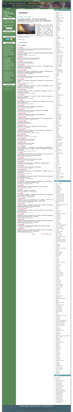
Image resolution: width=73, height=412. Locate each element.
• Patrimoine (57, 319)
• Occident (57, 133)
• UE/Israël (57, 164)
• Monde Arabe (58, 114)
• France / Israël (58, 59)
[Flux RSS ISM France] (11, 39)
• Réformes (57, 338)
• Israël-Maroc (58, 87)
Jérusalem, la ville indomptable (25, 62)
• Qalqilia (57, 146)
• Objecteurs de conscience (61, 315)
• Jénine (57, 96)
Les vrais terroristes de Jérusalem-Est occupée (29, 167)
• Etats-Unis (57, 46)
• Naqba (57, 301)
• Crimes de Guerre (59, 226)
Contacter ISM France (47, 406)
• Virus (56, 370)
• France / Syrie (58, 60)
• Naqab (57, 123)
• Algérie (57, 16)
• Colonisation (58, 219)
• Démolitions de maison (60, 240)
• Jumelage (57, 288)
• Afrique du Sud (58, 15)
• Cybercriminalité (59, 231)
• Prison (57, 326)
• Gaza (56, 68)
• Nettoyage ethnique (59, 304)
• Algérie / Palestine (59, 17)
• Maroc (57, 110)
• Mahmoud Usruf (59, 388)
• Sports (57, 356)
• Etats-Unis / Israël (59, 47)
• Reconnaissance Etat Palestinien (62, 335)
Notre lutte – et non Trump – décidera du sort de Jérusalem (32, 126)
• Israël (56, 86)
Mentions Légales (24, 406)
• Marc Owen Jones (59, 389)
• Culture (57, 230)
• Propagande (58, 329)
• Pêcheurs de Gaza (59, 330)
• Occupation (58, 316)
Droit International (9, 13)
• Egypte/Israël (58, 43)
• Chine (56, 34)
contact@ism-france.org (9, 33)
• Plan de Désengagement (60, 320)
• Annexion (57, 187)
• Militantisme (58, 297)
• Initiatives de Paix (59, 273)
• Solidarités (57, 353)
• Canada (57, 31)
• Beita (56, 25)
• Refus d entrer (58, 337)
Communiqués (36, 8)
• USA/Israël (58, 171)
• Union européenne (59, 368)
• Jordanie (57, 93)
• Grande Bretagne (59, 70)
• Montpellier (58, 115)
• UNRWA (57, 364)
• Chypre (57, 35)
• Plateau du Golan (59, 142)
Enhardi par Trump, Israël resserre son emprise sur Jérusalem (32, 110)
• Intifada (57, 277)
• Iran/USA (57, 79)
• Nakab (57, 120)
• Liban (56, 102)
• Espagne (57, 44)
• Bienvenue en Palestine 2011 (61, 204)
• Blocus (57, 206)
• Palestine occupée (59, 137)
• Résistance (58, 347)
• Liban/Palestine (58, 105)
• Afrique (57, 13)
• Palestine (57, 135)
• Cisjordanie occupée (59, 38)
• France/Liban (58, 66)
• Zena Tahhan (58, 402)
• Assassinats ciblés (59, 196)
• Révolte (57, 350)
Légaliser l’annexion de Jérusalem (25, 143)
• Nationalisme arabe (59, 302)
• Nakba (57, 299)
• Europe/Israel (58, 51)
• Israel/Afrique (58, 83)
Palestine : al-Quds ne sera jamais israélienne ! (28, 58)
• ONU (56, 131)
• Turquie (57, 163)
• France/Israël (58, 65)
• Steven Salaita (58, 396)
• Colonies (57, 218)
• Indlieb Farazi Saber (59, 385)
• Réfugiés (57, 339)
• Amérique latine (58, 20)
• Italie (56, 91)
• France (57, 53)
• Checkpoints (58, 214)
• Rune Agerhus (58, 393)
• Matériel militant (59, 295)
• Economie (57, 244)
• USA (56, 166)
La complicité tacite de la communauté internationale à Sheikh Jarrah (34, 49)
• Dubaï (56, 40)
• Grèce (57, 73)
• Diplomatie (57, 232)
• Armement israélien (59, 193)
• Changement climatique (60, 213)
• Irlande (57, 82)
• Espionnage (58, 254)
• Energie (57, 249)
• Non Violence (58, 306)
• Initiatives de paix (59, 275)
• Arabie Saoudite (59, 21)
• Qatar (56, 148)
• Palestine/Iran (58, 139)
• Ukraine (57, 172)
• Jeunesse (57, 283)
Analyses (8, 8)
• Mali (56, 109)
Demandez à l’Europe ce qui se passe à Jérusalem (29, 159)
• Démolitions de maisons (60, 236)
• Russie (57, 151)
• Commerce (58, 222)
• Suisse (57, 158)
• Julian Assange (58, 286)
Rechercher (64, 8)
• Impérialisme (58, 270)
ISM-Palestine (8, 16)
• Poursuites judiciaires (60, 324)
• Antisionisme (58, 188)
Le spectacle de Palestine (23, 122)
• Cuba (56, 39)
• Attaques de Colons (59, 199)
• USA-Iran (57, 168)
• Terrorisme (57, 359)
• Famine (57, 258)
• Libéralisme (58, 292)
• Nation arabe (58, 124)
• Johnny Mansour (59, 386)
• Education (57, 245)
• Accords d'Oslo (58, 183)
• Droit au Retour (58, 233)
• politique (57, 373)
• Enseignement (58, 252)
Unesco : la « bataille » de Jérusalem (26, 190)
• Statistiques (58, 357)
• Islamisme (57, 280)
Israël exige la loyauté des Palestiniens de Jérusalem (30, 106)
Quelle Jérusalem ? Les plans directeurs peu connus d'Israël (32, 186)
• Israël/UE (57, 90)
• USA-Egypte (58, 167)
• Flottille (57, 261)
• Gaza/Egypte (58, 69)
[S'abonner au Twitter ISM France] (8, 39)
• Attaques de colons (59, 200)
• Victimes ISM (58, 369)
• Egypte (57, 42)
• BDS (56, 203)
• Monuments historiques (60, 298)
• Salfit (56, 154)
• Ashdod (57, 22)
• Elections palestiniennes (60, 248)
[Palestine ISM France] (36, 7)
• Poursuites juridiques (60, 325)
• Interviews (57, 276)
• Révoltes (57, 351)
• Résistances (58, 341)
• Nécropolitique (58, 308)
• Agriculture (57, 186)
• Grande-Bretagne (59, 71)
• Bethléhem (57, 29)
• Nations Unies (58, 126)
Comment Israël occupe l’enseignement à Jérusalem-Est (31, 114)
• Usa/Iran (57, 175)
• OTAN (57, 132)
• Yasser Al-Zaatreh (59, 401)
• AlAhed (57, 379)
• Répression (58, 346)
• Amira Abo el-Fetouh (59, 380)
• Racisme (57, 332)
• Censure (57, 212)
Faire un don (9, 28)
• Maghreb (57, 108)
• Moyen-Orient (58, 118)
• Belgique (57, 26)
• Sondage (57, 355)
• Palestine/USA (58, 140)
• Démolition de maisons (60, 239)
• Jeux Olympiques (59, 284)
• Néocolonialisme (59, 310)
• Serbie (57, 155)
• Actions (57, 184)
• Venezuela (57, 179)
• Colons (57, 221)
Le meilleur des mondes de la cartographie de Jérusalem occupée (33, 225)
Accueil (7, 11)
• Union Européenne (59, 173)
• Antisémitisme (58, 190)
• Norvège (57, 128)
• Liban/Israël (58, 104)
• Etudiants (57, 255)
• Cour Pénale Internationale (61, 224)
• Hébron (57, 74)
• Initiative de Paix (59, 272)
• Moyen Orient (58, 117)
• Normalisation (58, 307)
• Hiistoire (57, 266)
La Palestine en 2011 (8, 88)
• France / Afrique (59, 55)
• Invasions (57, 279)
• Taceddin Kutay (58, 397)
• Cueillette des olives (59, 228)
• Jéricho (57, 100)
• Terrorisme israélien (59, 360)
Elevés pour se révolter (23, 135)
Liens (6, 15)
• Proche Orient (58, 144)
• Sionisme (57, 352)
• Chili (56, 33)
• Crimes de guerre (59, 227)
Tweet (23, 39)
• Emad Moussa (58, 383)
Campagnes (51, 8)
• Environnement (58, 253)
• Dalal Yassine (58, 381)
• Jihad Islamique (59, 285)
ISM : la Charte (9, 12)
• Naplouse (57, 122)
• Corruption (57, 223)
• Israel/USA (58, 84)
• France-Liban (58, 64)
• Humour (57, 268)
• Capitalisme (58, 210)
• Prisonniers (58, 328)
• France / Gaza (58, 57)
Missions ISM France (35, 406)
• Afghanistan (58, 12)
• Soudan (57, 157)
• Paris (56, 141)
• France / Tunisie (59, 61)
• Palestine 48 (58, 136)
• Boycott (57, 208)
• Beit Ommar (58, 24)
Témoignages (21, 8)
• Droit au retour (58, 235)
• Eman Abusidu (58, 384)
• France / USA (58, 62)
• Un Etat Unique (58, 365)
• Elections (57, 246)
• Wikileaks (57, 372)
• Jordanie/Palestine (59, 95)
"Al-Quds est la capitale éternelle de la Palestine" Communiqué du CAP (35, 118)
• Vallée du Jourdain (59, 176)
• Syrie (56, 159)
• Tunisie (57, 162)
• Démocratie (58, 237)
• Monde (57, 113)
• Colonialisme (58, 217)
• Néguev (57, 130)
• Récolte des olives (59, 342)
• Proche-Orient (58, 145)
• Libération (57, 293)
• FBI (56, 257)
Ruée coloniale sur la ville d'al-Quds (26, 139)
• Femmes (57, 259)
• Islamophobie (58, 281)
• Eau (56, 243)
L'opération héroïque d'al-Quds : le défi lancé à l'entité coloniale (33, 163)
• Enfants (57, 250)
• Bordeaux (57, 30)
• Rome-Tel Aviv (58, 150)
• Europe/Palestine (59, 52)
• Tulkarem (57, 160)
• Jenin (56, 92)
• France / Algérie (59, 56)
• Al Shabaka (58, 377)
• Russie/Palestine (59, 153)
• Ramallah (57, 149)
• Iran (56, 78)
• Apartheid (57, 191)
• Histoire (57, 267)
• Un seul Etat (58, 366)
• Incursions (57, 271)
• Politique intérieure (59, 322)
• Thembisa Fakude (59, 399)
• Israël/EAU (58, 88)
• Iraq (56, 80)
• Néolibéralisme (58, 311)
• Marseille (57, 111)
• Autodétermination (59, 201)
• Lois (56, 294)
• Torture (57, 361)
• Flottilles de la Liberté (60, 262)
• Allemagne (57, 19)
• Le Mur (57, 290)
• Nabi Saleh (58, 119)
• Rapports (57, 334)
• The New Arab (58, 398)
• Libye (56, 106)
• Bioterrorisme (58, 205)
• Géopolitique (58, 264)
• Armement (57, 192)
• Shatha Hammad (59, 394)
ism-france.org (36, 0)
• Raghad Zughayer (59, 392)
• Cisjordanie (58, 37)
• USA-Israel (58, 169)
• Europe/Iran (58, 50)
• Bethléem (57, 28)
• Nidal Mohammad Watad (60, 390)
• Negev (57, 127)
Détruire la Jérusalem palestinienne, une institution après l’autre (33, 76)
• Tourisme (57, 362)
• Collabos (57, 215)
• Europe (57, 48)
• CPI (56, 209)
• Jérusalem (57, 97)
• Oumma (57, 317)
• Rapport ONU (58, 333)
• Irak (56, 77)
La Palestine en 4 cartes (9, 86)
